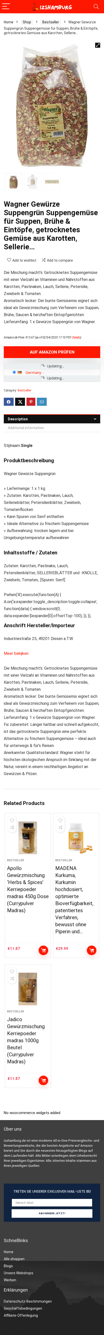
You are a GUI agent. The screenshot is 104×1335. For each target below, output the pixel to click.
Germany (33, 372)
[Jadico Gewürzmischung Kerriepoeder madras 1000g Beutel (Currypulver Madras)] (28, 989)
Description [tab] (18, 419)
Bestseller (50, 22)
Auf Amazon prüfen (52, 352)
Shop (27, 22)
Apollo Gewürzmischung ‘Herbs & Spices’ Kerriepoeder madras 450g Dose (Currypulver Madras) (28, 889)
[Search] (96, 6)
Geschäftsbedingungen (23, 1308)
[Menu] (6, 6)
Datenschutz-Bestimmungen (28, 1301)
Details (76, 337)
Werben (10, 1280)
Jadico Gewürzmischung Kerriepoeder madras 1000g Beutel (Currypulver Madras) (26, 1040)
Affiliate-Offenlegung (21, 1315)
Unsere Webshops (18, 1273)
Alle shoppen (14, 1259)
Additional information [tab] (26, 428)
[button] (97, 45)
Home (8, 22)
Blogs (8, 1266)
